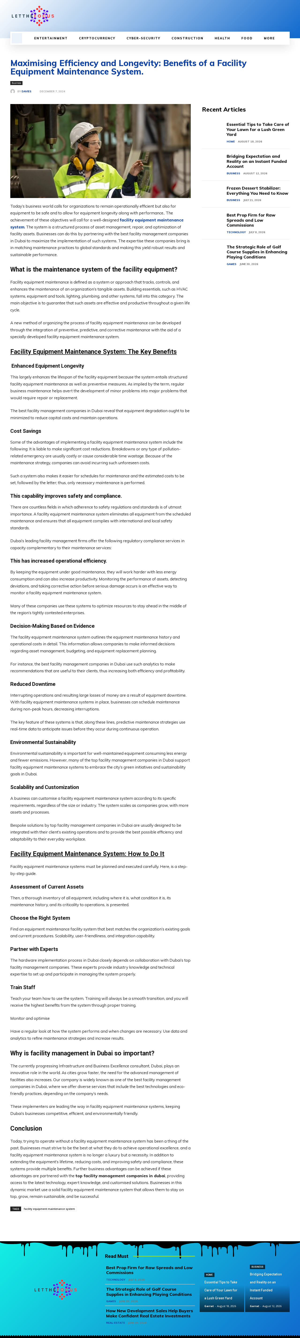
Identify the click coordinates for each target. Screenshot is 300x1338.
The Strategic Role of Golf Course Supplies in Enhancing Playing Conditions (257, 252)
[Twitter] (279, 16)
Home (231, 141)
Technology (236, 232)
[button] (17, 38)
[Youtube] (287, 16)
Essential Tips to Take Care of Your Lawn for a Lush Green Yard (258, 129)
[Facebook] (263, 16)
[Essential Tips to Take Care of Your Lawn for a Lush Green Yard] (214, 130)
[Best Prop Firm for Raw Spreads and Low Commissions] (214, 221)
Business (16, 83)
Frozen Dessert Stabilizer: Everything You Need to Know (257, 190)
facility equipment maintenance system (49, 1209)
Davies (26, 91)
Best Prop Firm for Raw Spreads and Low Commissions (251, 220)
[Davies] (13, 91)
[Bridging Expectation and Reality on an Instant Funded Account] (214, 162)
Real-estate (115, 1322)
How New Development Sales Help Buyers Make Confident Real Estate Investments (149, 1313)
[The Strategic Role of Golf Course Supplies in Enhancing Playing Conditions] (214, 253)
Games (231, 264)
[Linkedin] (271, 16)
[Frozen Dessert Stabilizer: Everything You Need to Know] (214, 194)
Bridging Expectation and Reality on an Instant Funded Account (257, 161)
